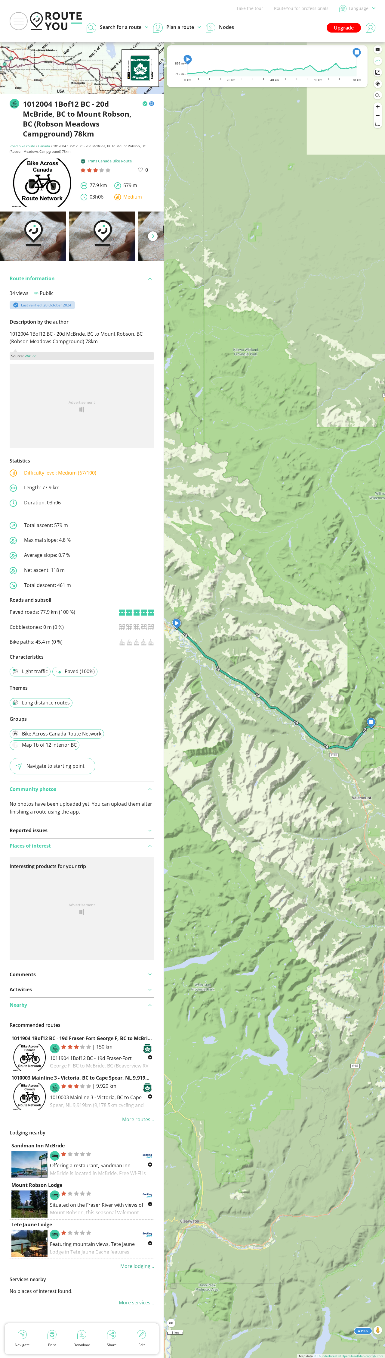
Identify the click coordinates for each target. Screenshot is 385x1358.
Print (52, 1344)
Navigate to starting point (55, 766)
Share (112, 1344)
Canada (44, 146)
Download (81, 1344)
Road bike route (22, 146)
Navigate (22, 1344)
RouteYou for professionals (301, 8)
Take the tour (249, 8)
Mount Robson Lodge (36, 1185)
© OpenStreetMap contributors (360, 1356)
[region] (274, 700)
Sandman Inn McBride (38, 1145)
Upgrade (344, 27)
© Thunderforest (325, 1356)
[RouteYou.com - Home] (56, 21)
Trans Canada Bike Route (109, 161)
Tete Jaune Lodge (31, 1224)
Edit (141, 1344)
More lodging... (137, 1266)
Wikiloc (30, 356)
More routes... (138, 1119)
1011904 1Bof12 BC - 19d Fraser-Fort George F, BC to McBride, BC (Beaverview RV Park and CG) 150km (130, 1038)
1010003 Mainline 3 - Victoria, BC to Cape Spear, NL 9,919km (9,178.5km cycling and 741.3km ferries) (129, 1077)
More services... (136, 1302)
